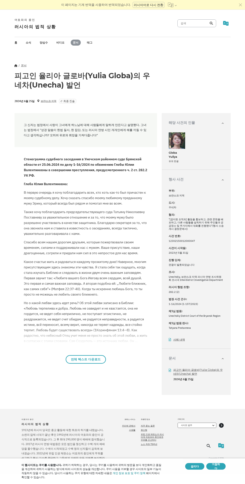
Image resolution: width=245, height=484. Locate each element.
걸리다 (195, 466)
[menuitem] (16, 43)
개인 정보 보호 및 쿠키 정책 (129, 473)
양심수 (44, 42)
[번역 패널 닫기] (240, 5)
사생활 (132, 430)
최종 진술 (69, 101)
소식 (28, 42)
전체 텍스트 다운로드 (86, 359)
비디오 (60, 42)
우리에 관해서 (128, 425)
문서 (75, 42)
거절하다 (216, 466)
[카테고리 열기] (221, 425)
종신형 (144, 430)
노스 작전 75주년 (149, 444)
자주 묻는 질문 (148, 425)
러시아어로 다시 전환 (148, 5)
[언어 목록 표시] (172, 5)
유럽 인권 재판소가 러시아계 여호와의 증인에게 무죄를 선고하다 (152, 437)
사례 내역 (179, 339)
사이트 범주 (186, 425)
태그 (89, 42)
